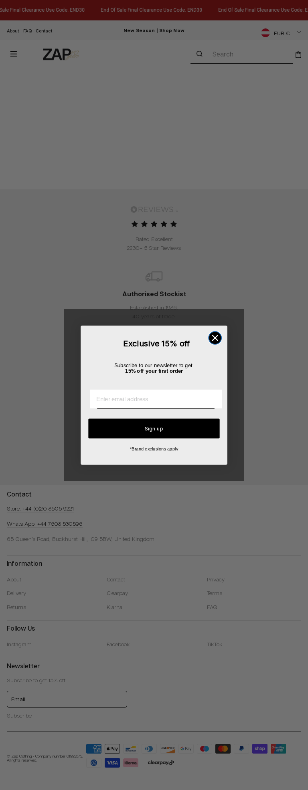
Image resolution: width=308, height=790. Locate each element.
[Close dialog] (215, 337)
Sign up (154, 428)
